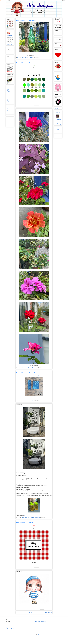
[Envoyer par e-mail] (34, 57)
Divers (7, 99)
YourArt (7, 110)
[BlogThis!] (35, 57)
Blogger (38, 634)
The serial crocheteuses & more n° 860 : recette (24, 522)
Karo (34, 564)
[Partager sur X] (36, 57)
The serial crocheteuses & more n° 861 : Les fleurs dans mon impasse (28, 110)
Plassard (7, 108)
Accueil (30, 612)
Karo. (39, 365)
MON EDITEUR (8, 91)
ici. (36, 55)
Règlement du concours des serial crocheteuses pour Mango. (14, 631)
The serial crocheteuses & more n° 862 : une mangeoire (26, 20)
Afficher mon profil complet (9, 44)
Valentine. (39, 375)
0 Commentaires (31, 105)
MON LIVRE (8, 101)
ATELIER (23, 367)
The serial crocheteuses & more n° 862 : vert (24, 62)
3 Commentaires (37, 517)
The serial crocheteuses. (25, 57)
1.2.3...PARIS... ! (57, 129)
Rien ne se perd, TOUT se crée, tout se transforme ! (58, 132)
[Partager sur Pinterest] (38, 57)
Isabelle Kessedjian (9, 35)
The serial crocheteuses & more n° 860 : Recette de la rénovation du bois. (29, 405)
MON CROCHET (8, 88)
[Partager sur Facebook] (37, 57)
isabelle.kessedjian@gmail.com (10, 61)
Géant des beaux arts (24, 517)
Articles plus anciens (48, 612)
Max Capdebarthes (9, 111)
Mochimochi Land (58, 112)
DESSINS (8, 89)
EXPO (7, 100)
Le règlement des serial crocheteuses (11, 628)
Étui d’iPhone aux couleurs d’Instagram (11, 630)
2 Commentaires (31, 57)
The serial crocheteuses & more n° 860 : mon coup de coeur (26, 372)
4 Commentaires (34, 367)
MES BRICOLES (8, 92)
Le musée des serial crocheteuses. (57, 108)
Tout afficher (60, 124)
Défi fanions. (7, 629)
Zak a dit (57, 123)
